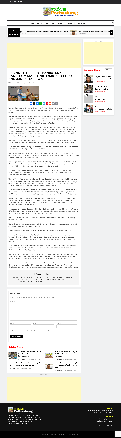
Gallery (60, 23)
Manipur (102, 81)
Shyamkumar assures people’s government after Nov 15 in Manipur (93, 31)
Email (35, 323)
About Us (50, 23)
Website (58, 323)
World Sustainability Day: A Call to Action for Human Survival (66, 354)
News (39, 23)
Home (32, 23)
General (97, 81)
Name (12, 323)
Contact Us (82, 23)
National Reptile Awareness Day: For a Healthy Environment (29, 354)
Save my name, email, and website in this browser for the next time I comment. (35, 331)
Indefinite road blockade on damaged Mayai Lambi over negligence (33, 31)
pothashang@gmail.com (105, 419)
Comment (13, 301)
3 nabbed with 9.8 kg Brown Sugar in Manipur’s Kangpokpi (103, 89)
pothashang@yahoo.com (105, 421)
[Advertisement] (44, 55)
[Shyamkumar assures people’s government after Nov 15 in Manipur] (63, 33)
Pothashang (13, 83)
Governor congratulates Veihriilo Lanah (104, 109)
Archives (71, 23)
